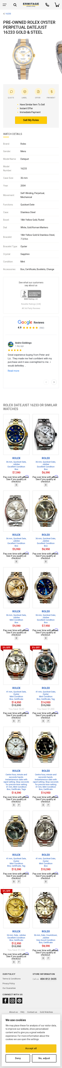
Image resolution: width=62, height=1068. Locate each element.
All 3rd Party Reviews (31, 308)
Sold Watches (46, 1012)
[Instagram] (12, 1001)
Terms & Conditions (12, 978)
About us (13, 1012)
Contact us (32, 1012)
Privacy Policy (9, 983)
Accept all (31, 1048)
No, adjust (44, 1058)
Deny (18, 1058)
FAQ (22, 1012)
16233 (8, 14)
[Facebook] (5, 1001)
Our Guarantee (9, 988)
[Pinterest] (19, 1001)
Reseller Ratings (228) (31, 304)
